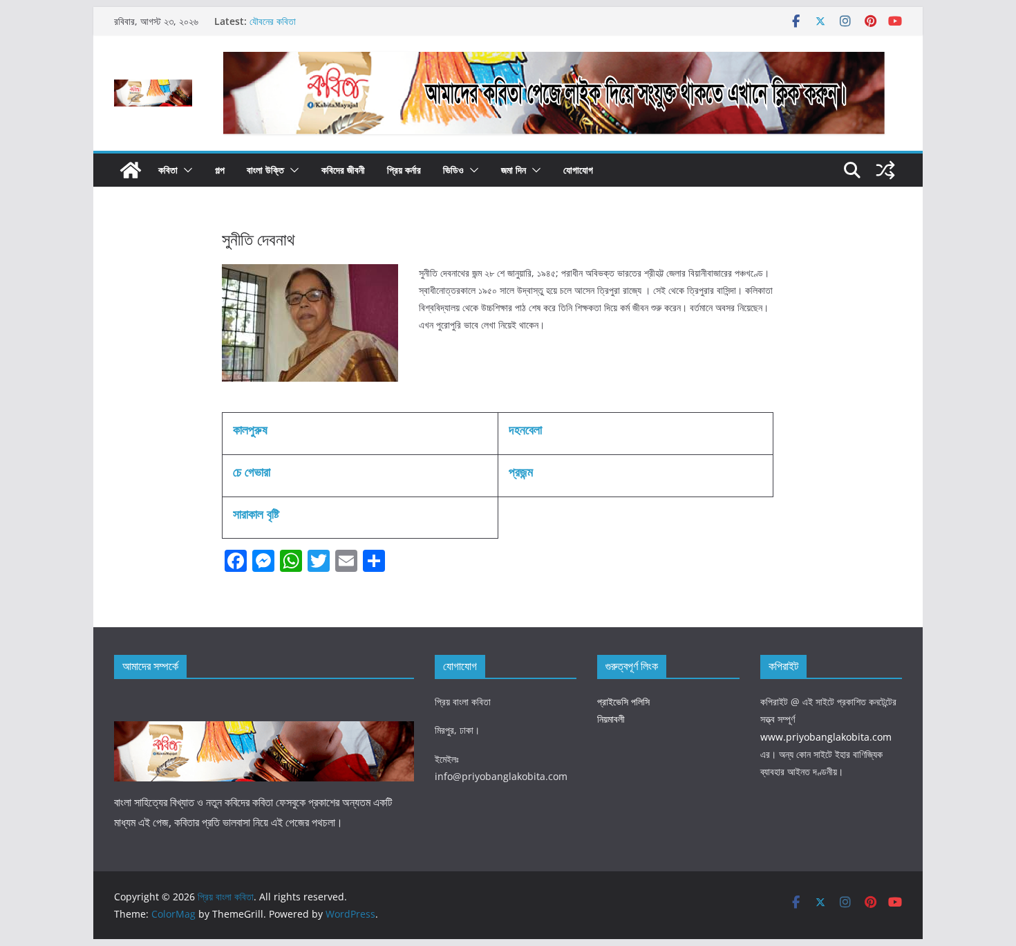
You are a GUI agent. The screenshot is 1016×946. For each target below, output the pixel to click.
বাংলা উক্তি (265, 169)
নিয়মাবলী (611, 718)
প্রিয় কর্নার (404, 169)
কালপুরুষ (250, 429)
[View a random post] (885, 170)
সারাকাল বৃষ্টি (256, 514)
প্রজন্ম (521, 471)
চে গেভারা (251, 471)
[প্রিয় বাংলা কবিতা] (130, 170)
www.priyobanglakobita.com (826, 736)
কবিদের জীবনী (343, 169)
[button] (185, 170)
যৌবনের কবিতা (273, 21)
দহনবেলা (525, 429)
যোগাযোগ (578, 169)
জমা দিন (513, 169)
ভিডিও (453, 169)
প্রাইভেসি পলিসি (623, 701)
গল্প (220, 169)
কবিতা (168, 169)
